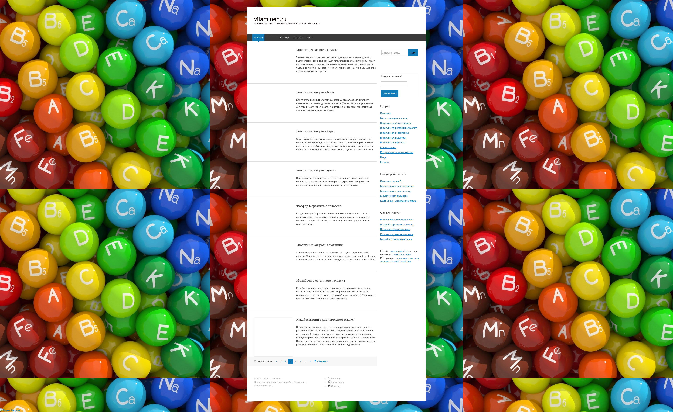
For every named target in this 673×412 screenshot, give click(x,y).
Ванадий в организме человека (396, 224)
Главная (258, 37)
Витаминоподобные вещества (396, 122)
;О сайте (334, 385)
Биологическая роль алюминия (319, 244)
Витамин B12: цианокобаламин (396, 219)
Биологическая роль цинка (316, 170)
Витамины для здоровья (393, 137)
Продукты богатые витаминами (396, 152)
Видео (383, 157)
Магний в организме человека (396, 239)
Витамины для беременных (394, 132)
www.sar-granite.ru (399, 251)
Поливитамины (388, 147)
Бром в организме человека (395, 229)
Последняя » (321, 361)
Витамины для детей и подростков (398, 127)
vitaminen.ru (270, 19)
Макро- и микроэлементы (393, 118)
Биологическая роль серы (315, 131)
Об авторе (284, 37)
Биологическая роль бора (315, 92)
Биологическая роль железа (316, 49)
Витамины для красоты (392, 142)
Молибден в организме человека (320, 280)
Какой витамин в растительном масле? (325, 319)
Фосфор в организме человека (318, 205)
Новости (384, 162)
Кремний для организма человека (398, 200)
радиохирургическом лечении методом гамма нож (399, 259)
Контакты (298, 37)
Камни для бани (402, 254)
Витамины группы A (390, 181)
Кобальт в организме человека (396, 234)
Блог (309, 37)
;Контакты (335, 378)
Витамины (385, 113)
